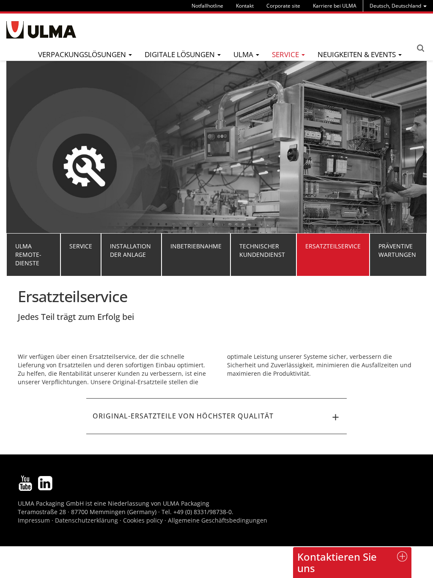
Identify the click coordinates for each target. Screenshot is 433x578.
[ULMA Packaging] (41, 30)
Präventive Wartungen (397, 250)
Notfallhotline (207, 5)
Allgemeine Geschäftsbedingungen (217, 520)
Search (420, 48)
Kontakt (245, 5)
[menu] (398, 5)
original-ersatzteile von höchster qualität (183, 416)
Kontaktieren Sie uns (337, 562)
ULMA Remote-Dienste (28, 254)
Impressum (34, 520)
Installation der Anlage (130, 250)
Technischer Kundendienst (262, 250)
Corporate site (283, 5)
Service (80, 246)
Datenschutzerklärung (87, 520)
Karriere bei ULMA (334, 5)
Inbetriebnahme (196, 246)
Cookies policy (143, 520)
